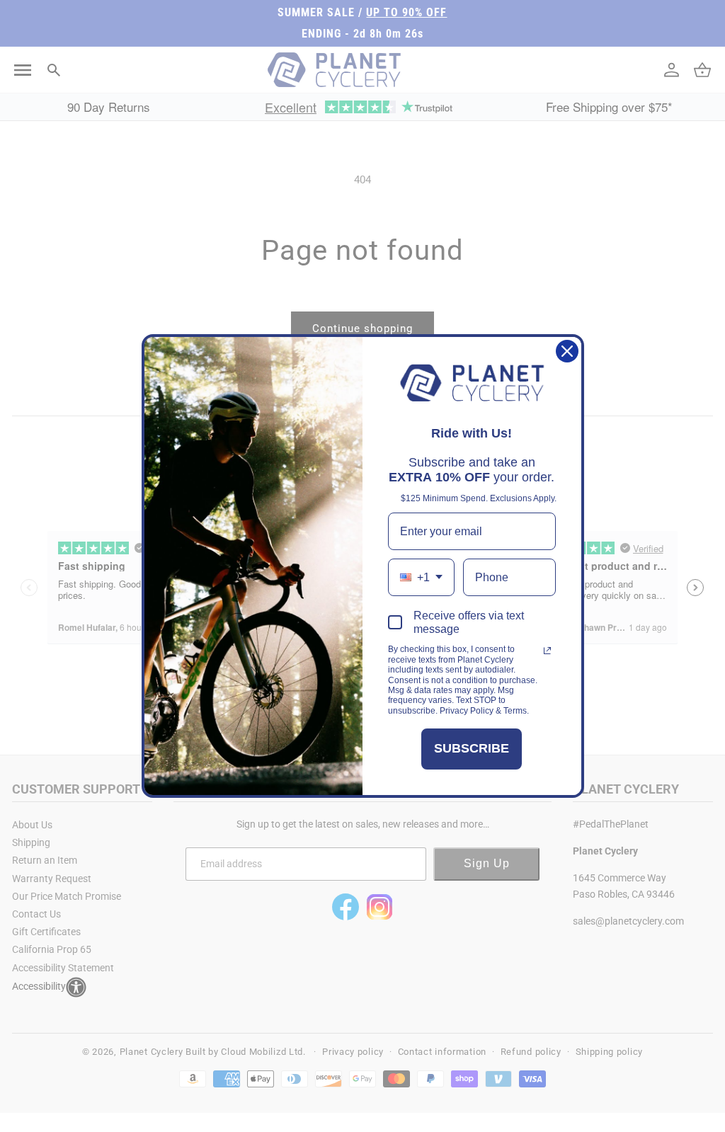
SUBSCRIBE (471, 748)
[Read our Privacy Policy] (547, 650)
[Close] (567, 351)
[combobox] (421, 577)
